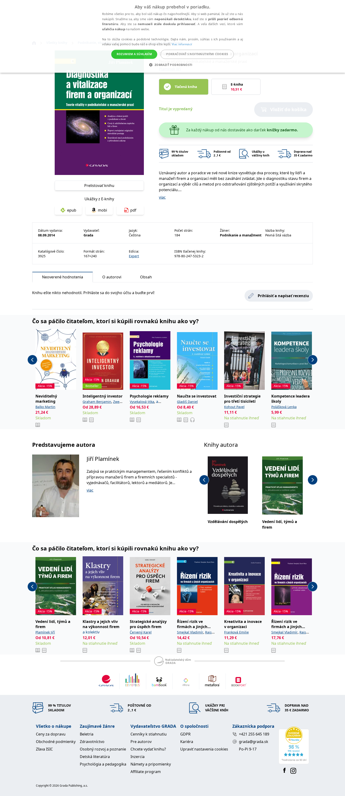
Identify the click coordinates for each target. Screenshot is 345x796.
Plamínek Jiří (45, 632)
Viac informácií (182, 44)
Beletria (86, 734)
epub (71, 210)
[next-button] (313, 360)
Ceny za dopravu (50, 734)
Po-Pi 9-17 (248, 749)
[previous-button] (32, 360)
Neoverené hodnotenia (62, 277)
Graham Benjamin (97, 401)
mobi (102, 210)
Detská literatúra (95, 756)
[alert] (172, 36)
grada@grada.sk (253, 741)
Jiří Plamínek (103, 458)
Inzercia (137, 756)
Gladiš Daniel (187, 401)
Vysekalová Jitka (142, 401)
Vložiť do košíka (288, 109)
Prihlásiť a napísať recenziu (283, 295)
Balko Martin (45, 407)
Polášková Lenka (284, 407)
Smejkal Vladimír (190, 632)
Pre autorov (141, 741)
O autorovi (111, 277)
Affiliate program (145, 771)
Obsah (146, 277)
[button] (172, 64)
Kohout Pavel (234, 407)
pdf (133, 210)
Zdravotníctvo (92, 741)
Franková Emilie (236, 632)
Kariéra (186, 741)
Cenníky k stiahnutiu (148, 734)
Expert (134, 256)
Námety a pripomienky (150, 764)
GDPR (185, 734)
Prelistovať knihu (99, 185)
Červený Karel (141, 632)
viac (162, 197)
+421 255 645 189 (254, 734)
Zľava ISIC (44, 749)
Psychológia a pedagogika (103, 764)
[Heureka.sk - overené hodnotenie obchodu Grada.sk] (294, 745)
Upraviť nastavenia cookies (204, 749)
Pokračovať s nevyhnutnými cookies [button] (197, 54)
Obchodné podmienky (56, 741)
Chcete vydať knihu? (148, 749)
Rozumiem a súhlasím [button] (134, 54)
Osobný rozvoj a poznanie (103, 749)
